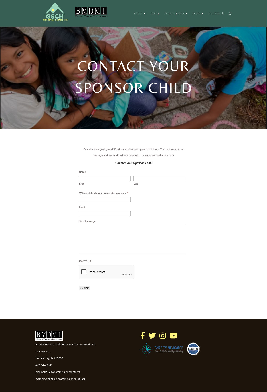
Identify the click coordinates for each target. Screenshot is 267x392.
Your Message (87, 221)
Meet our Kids (174, 13)
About (138, 13)
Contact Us (216, 13)
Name (82, 172)
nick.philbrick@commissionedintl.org (57, 372)
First (81, 183)
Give (154, 13)
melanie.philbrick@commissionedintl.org (60, 379)
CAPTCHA (85, 261)
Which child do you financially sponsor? (103, 193)
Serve (196, 13)
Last (136, 183)
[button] (142, 336)
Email (82, 207)
